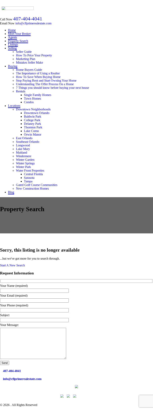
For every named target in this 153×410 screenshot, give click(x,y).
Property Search (18, 41)
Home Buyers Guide (29, 69)
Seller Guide (24, 51)
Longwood (23, 145)
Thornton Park (33, 127)
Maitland (21, 152)
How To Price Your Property (34, 55)
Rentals (20, 91)
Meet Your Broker (19, 33)
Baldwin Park (32, 116)
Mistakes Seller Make (29, 62)
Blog (11, 192)
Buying (12, 66)
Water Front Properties (30, 170)
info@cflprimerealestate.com (33, 23)
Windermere (23, 156)
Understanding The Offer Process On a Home (45, 84)
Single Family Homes (37, 95)
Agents (12, 37)
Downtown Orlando (36, 113)
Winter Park (23, 167)
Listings (13, 44)
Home (12, 30)
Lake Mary (23, 149)
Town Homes (32, 98)
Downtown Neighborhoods (33, 109)
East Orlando (24, 138)
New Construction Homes (32, 188)
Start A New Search (12, 265)
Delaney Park (32, 123)
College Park (32, 120)
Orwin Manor (32, 134)
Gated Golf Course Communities (36, 185)
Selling (12, 48)
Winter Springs (25, 163)
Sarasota (29, 177)
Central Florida (33, 174)
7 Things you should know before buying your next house (52, 87)
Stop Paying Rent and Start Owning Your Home (46, 80)
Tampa (28, 181)
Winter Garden (25, 159)
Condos (29, 102)
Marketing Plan (25, 59)
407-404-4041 (27, 18)
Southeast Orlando (27, 141)
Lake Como (31, 131)
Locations (14, 105)
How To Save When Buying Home (38, 77)
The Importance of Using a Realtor (38, 73)
